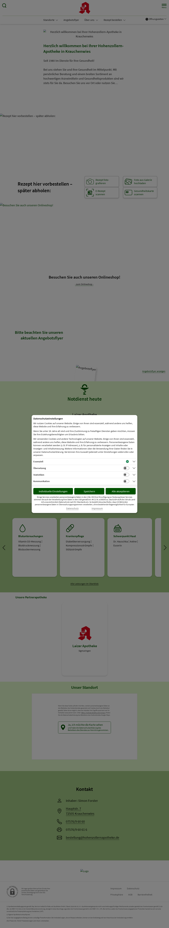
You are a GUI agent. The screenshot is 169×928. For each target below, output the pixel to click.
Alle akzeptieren (121, 491)
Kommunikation (41, 481)
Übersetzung (39, 468)
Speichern (89, 491)
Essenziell (38, 461)
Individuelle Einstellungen (53, 491)
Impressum (97, 508)
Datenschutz (72, 508)
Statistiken (38, 474)
